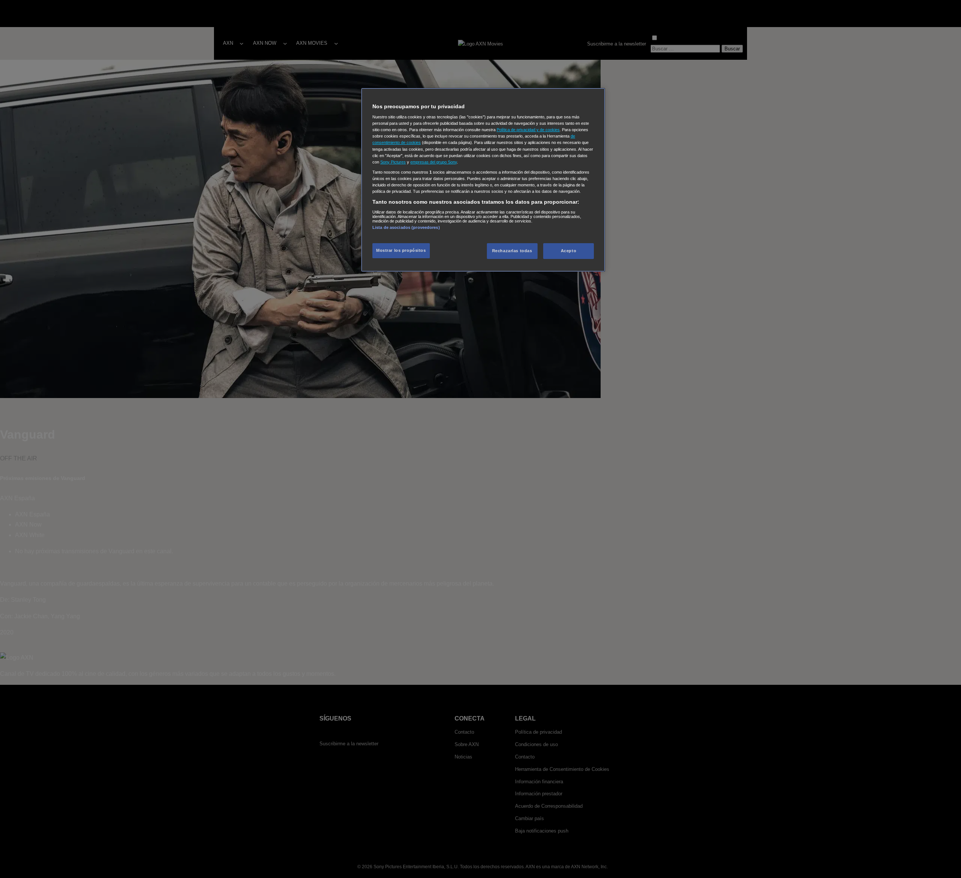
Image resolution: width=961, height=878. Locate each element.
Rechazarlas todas (512, 250)
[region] (483, 180)
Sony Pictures (393, 162)
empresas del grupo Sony (433, 162)
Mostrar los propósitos (401, 250)
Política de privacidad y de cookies (528, 129)
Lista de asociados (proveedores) (406, 227)
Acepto (568, 250)
